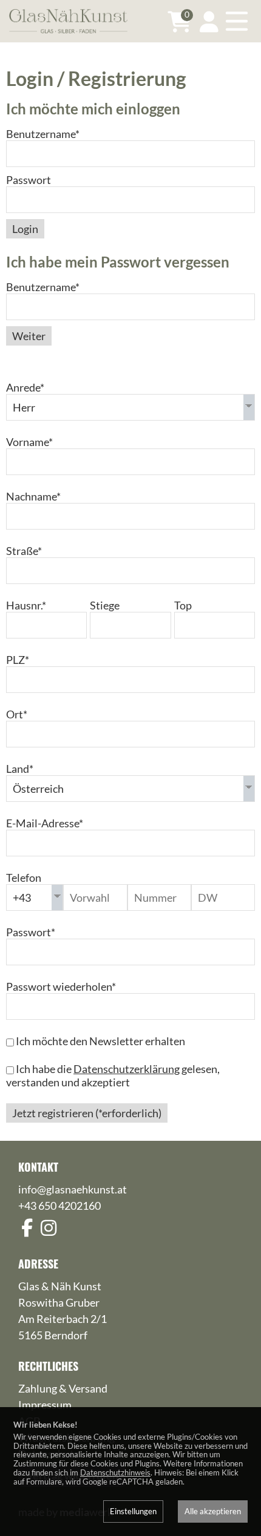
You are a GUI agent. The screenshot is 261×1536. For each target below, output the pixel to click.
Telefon (23, 877)
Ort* (16, 714)
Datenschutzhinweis (115, 1472)
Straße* (24, 550)
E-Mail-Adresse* (44, 823)
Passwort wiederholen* (61, 986)
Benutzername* (43, 133)
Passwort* (30, 932)
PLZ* (17, 659)
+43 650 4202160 (59, 1205)
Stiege (105, 605)
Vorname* (29, 441)
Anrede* (25, 387)
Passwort (28, 179)
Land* (19, 768)
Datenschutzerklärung (126, 1068)
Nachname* (33, 496)
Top (183, 605)
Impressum (45, 1404)
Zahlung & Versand (62, 1388)
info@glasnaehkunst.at (72, 1189)
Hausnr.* (26, 605)
